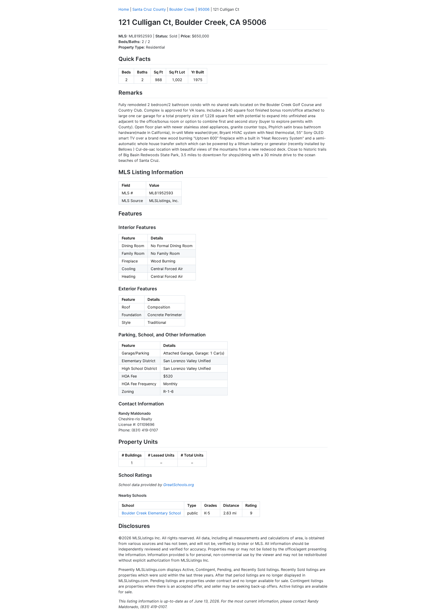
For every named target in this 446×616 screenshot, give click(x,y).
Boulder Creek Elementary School (151, 513)
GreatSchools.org (178, 484)
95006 (204, 9)
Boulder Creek (181, 9)
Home (123, 9)
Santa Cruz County (149, 9)
